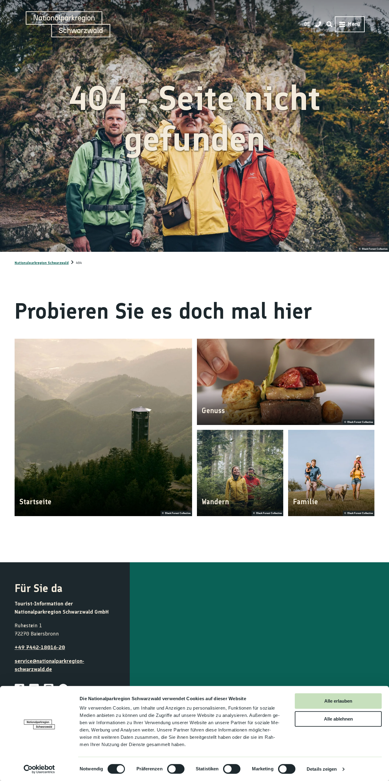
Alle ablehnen (338, 718)
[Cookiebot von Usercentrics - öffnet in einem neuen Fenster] (39, 769)
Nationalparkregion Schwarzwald (42, 263)
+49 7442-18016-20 (40, 647)
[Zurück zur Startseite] (68, 24)
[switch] (175, 769)
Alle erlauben (338, 701)
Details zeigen (322, 769)
